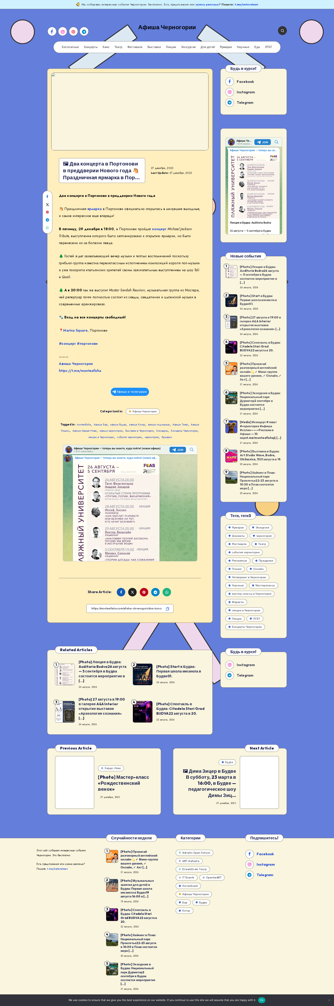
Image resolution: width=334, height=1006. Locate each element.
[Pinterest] (73, 31)
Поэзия (237, 569)
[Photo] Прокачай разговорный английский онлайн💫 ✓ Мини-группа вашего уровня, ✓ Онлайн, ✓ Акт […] (261, 371)
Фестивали (134, 47)
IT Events (188, 877)
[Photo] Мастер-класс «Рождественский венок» (123, 783)
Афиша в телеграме (132, 392)
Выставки (154, 47)
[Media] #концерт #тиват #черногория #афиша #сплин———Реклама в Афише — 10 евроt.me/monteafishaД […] (260, 430)
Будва (229, 762)
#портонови (87, 343)
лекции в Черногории (101, 437)
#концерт (67, 343)
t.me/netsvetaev (246, 4)
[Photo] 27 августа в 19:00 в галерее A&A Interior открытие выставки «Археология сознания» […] (102, 708)
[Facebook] (52, 31)
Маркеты (238, 602)
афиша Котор (137, 424)
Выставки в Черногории (139, 431)
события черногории (129, 437)
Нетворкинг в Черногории (249, 577)
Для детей (208, 47)
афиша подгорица (159, 424)
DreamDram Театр (194, 869)
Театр (118, 47)
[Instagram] (62, 31)
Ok (261, 1000)
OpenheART (214, 877)
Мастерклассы (265, 585)
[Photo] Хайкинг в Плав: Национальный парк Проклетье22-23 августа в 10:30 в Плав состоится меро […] (259, 480)
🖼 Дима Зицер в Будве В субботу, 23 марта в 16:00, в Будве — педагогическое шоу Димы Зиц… (209, 783)
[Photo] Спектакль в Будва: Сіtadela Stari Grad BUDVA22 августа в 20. (180, 709)
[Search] (282, 30)
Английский (190, 886)
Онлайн (258, 569)
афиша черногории (111, 431)
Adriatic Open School (196, 852)
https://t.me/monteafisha (80, 370)
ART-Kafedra (190, 861)
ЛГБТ (268, 47)
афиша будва (118, 424)
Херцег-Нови (113, 768)
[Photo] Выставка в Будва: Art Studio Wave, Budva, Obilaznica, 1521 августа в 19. (260, 455)
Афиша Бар (100, 424)
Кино (106, 47)
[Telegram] (84, 31)
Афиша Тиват (180, 424)
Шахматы (238, 536)
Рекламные (239, 560)
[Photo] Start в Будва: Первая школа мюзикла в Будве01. (178, 671)
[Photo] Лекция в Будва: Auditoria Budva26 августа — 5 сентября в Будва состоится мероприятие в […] (103, 671)
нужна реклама (207, 4)
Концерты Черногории (184, 431)
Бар (184, 902)
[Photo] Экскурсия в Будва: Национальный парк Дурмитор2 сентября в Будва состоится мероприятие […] (260, 401)
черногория (152, 437)
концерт (159, 229)
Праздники (266, 560)
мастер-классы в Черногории (251, 593)
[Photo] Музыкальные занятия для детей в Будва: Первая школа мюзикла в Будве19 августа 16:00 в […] (137, 888)
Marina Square (75, 330)
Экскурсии (188, 47)
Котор (186, 910)
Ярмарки (226, 47)
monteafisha (84, 424)
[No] (329, 1000)
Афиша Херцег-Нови (84, 431)
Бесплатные (70, 47)
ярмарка (94, 208)
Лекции (171, 47)
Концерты (91, 47)
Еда (257, 47)
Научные (243, 47)
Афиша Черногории (76, 363)
